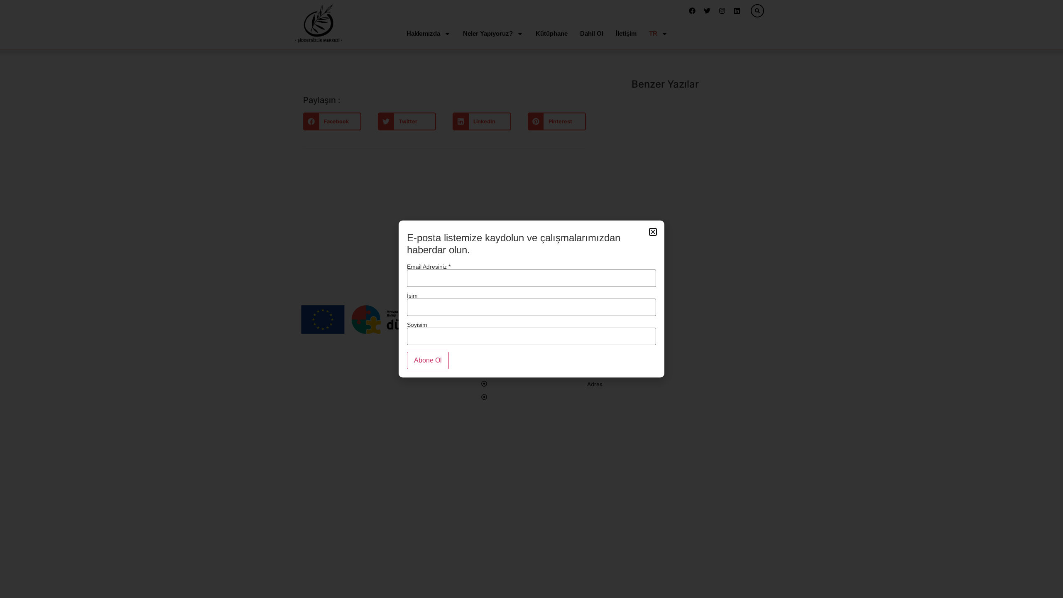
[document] (531, 299)
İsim (412, 295)
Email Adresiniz (429, 267)
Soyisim (417, 324)
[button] (653, 232)
